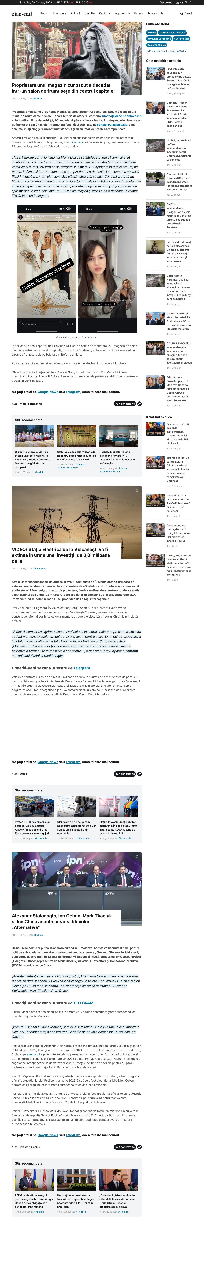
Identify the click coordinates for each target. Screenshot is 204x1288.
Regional (105, 13)
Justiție (90, 13)
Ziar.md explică (156, 44)
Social (44, 13)
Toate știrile (155, 13)
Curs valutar (181, 38)
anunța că (33, 1054)
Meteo (151, 32)
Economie (59, 13)
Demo (23, 773)
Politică (75, 13)
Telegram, (73, 392)
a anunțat (78, 142)
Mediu (181, 51)
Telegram (81, 668)
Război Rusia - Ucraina (172, 32)
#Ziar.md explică (159, 417)
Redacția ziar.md (30, 1147)
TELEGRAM (83, 1003)
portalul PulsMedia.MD (112, 124)
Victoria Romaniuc (31, 403)
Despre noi (166, 2)
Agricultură (122, 13)
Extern (138, 13)
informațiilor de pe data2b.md (121, 116)
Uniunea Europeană (159, 38)
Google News (48, 392)
